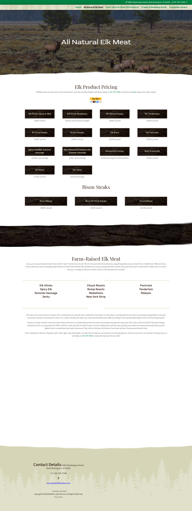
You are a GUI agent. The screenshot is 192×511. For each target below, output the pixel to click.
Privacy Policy (58, 497)
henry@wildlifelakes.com (58, 483)
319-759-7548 (179, 2)
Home (78, 7)
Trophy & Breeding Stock (154, 7)
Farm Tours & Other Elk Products (122, 7)
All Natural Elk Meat (93, 7)
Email (134, 92)
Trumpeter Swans (178, 7)
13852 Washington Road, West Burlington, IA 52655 (148, 2)
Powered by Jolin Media (59, 491)
